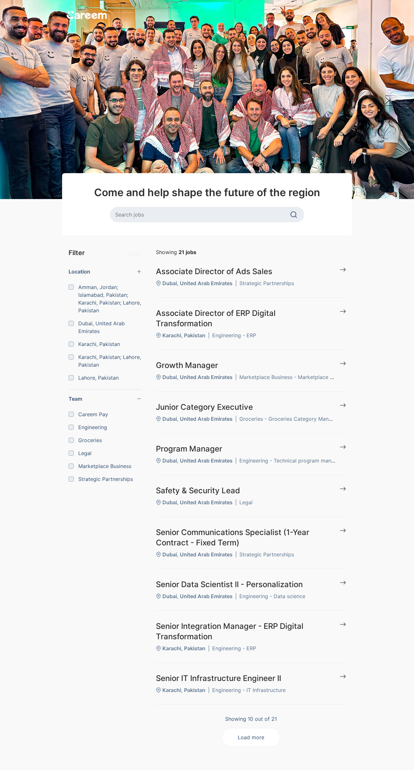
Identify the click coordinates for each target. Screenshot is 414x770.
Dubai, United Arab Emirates (101, 327)
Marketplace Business (104, 466)
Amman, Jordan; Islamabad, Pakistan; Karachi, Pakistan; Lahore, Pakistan (109, 299)
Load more (251, 737)
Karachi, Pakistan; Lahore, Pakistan (109, 361)
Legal (85, 453)
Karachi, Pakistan (99, 344)
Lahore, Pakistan (98, 377)
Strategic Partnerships (105, 479)
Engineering (92, 427)
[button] (105, 271)
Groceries (90, 440)
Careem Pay (93, 414)
